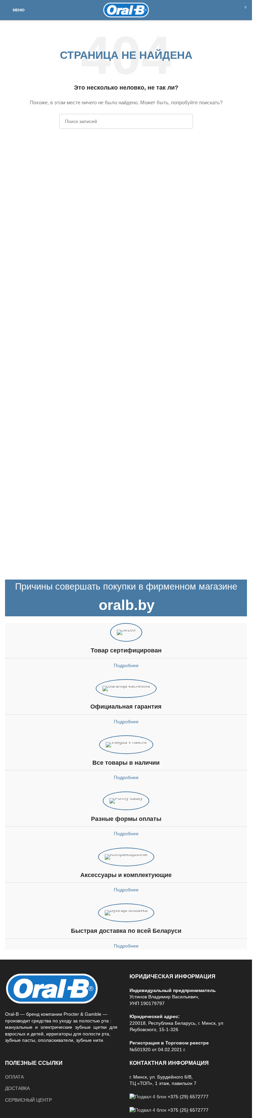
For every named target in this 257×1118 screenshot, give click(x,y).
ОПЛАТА (14, 1077)
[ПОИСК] (185, 121)
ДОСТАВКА (17, 1088)
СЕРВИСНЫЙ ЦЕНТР (28, 1100)
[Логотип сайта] (126, 9)
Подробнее (126, 665)
